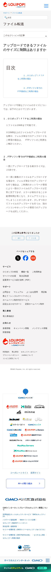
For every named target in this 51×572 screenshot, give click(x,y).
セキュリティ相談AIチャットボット (15, 523)
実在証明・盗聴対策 (10, 526)
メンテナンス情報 (39, 328)
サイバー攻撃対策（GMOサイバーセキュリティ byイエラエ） (24, 530)
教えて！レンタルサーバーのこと (17, 296)
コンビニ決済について (11, 358)
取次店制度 (24, 276)
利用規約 (6, 352)
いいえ (33, 238)
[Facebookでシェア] (25, 257)
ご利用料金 (37, 272)
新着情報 (6, 328)
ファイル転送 (17, 13)
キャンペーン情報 (21, 328)
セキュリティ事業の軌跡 (11, 538)
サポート (6, 13)
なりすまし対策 (39, 535)
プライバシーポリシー (11, 355)
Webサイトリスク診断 (27, 520)
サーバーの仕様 (9, 276)
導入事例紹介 (8, 316)
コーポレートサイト (19, 472)
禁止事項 (15, 352)
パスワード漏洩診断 (10, 520)
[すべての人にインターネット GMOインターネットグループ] (22, 560)
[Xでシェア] (18, 257)
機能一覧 (25, 272)
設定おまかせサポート (12, 304)
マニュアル (18, 292)
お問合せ (6, 292)
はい (19, 238)
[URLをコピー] (33, 257)
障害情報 (6, 332)
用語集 (44, 292)
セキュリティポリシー (29, 352)
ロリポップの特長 (10, 272)
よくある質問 (32, 292)
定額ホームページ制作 (34, 304)
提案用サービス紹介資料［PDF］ (17, 280)
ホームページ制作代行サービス (16, 300)
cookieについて (27, 355)
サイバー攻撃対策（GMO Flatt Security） (17, 535)
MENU (46, 5)
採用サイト (36, 472)
